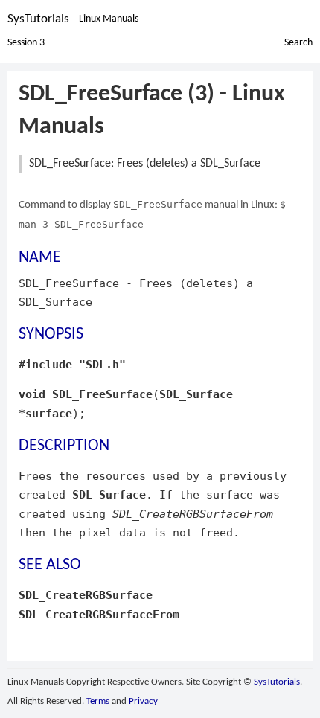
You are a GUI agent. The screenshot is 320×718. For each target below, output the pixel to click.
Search (298, 42)
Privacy (143, 701)
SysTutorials (38, 19)
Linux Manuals (108, 19)
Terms (97, 701)
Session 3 (26, 42)
